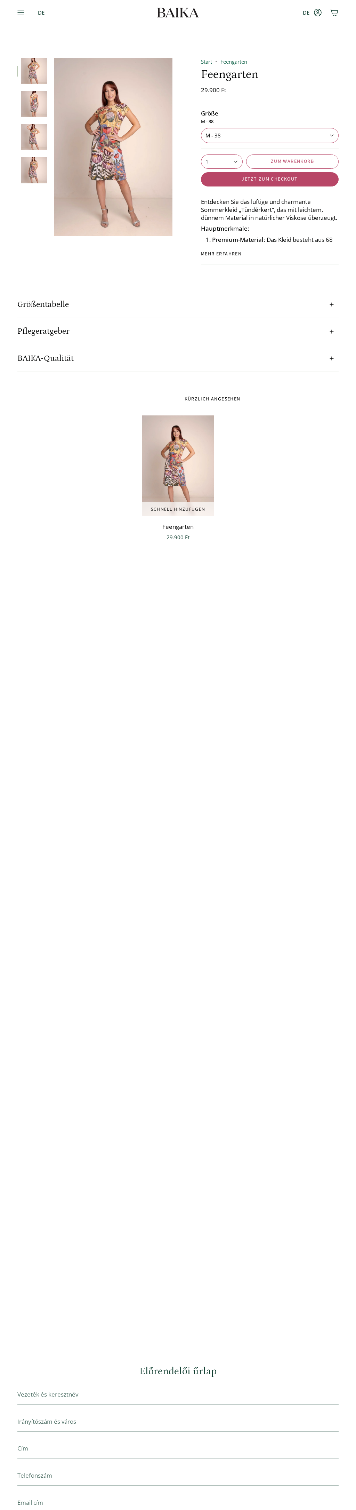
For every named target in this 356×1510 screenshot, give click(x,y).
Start (206, 61)
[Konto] (318, 12)
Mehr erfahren (221, 254)
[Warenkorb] (334, 12)
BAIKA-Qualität (45, 358)
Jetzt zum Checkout (270, 179)
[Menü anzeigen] (21, 12)
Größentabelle (43, 304)
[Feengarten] (178, 465)
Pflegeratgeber (43, 331)
